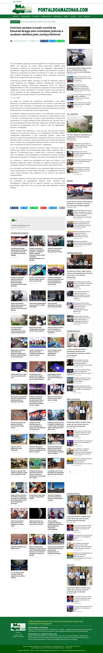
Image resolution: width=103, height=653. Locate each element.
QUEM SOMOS (86, 16)
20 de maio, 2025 (77, 383)
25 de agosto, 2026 (77, 163)
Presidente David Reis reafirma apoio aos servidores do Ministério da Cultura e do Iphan (82, 371)
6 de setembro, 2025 (78, 367)
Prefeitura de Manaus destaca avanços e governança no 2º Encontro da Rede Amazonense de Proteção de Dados (19, 282)
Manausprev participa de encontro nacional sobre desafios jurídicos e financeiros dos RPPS (19, 399)
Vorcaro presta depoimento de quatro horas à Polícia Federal (55, 305)
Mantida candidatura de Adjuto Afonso (18, 547)
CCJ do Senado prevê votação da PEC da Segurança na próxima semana (18, 575)
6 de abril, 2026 (76, 324)
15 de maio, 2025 (77, 393)
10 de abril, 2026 (76, 300)
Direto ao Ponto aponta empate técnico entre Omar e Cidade (55, 398)
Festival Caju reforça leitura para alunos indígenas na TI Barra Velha (17, 523)
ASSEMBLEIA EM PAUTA (46, 16)
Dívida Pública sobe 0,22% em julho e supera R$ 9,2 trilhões (37, 496)
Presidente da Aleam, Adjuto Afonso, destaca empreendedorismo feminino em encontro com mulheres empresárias (79, 274)
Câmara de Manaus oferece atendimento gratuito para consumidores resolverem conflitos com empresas (79, 352)
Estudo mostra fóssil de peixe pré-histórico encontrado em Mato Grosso (18, 425)
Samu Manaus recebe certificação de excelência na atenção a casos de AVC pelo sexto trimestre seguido (19, 252)
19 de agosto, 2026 (71, 279)
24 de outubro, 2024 (77, 446)
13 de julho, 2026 (71, 357)
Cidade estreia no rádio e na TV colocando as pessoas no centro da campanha (55, 330)
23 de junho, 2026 (71, 428)
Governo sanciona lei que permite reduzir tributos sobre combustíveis (37, 279)
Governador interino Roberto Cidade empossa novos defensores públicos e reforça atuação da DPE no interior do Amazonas (81, 295)
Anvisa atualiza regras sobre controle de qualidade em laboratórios (55, 352)
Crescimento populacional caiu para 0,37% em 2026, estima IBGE (37, 305)
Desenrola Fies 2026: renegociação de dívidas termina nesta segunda (37, 329)
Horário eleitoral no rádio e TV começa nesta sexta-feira (19, 376)
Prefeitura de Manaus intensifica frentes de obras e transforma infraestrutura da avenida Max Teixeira (37, 474)
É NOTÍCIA (73, 16)
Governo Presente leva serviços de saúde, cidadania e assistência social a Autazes (36, 352)
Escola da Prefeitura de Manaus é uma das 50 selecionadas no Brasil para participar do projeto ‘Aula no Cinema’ (56, 450)
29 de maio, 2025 (77, 375)
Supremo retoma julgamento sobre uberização (16, 448)
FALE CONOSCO (17, 2)
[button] (44, 41)
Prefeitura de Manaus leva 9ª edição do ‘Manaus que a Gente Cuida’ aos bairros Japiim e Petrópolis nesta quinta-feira (56, 426)
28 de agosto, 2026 (71, 74)
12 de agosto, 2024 (77, 455)
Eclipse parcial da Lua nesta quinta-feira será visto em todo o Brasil (36, 522)
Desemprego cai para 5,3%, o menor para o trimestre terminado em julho (55, 376)
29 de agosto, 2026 (71, 207)
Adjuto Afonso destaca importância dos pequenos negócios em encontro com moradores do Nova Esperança (19, 353)
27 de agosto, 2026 (77, 106)
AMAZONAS (15, 16)
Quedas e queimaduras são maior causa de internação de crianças (55, 250)
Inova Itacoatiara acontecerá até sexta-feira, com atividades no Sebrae (82, 442)
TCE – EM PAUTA (35, 16)
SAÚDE (80, 16)
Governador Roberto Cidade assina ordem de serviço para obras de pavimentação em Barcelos (79, 424)
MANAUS (66, 16)
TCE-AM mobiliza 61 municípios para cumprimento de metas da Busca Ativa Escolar (18, 330)
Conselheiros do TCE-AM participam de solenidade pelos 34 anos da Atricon (56, 472)
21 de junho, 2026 (77, 437)
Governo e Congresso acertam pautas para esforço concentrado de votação (55, 497)
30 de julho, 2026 (77, 288)
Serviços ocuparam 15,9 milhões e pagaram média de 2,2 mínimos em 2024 (19, 472)
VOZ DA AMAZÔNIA (25, 16)
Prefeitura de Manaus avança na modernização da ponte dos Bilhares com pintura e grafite (37, 449)
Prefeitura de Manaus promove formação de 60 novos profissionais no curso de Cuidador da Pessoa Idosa (55, 281)
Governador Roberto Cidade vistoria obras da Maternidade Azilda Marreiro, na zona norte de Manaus (19, 307)
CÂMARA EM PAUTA (57, 16)
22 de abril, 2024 (77, 465)
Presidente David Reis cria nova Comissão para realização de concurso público (82, 379)
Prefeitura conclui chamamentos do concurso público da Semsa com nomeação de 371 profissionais (37, 426)
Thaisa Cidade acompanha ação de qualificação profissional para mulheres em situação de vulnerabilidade (55, 525)
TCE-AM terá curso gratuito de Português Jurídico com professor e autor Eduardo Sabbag (37, 376)
